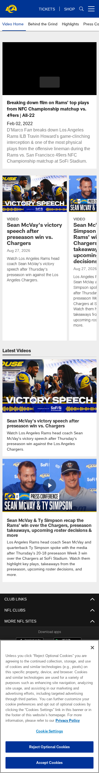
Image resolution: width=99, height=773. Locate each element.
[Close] (92, 648)
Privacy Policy (68, 720)
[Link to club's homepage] (11, 6)
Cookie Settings (49, 731)
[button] (50, 82)
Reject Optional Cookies (49, 747)
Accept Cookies (49, 762)
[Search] (81, 8)
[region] (49, 706)
